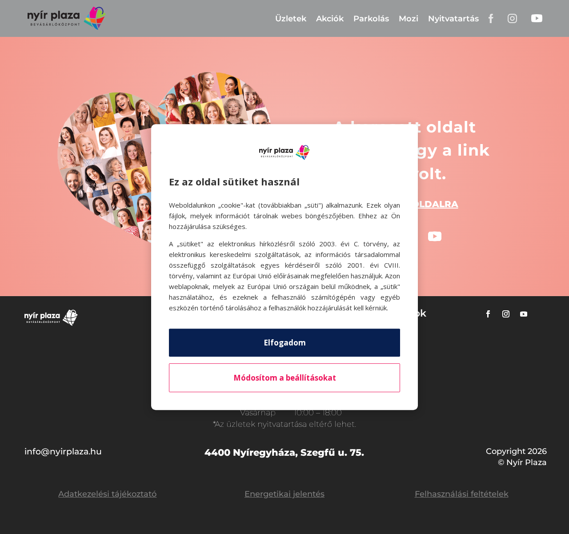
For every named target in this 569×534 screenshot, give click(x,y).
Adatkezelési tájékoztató (107, 494)
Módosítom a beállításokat (284, 378)
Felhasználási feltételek (462, 494)
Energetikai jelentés (284, 494)
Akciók (330, 19)
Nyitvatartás (453, 19)
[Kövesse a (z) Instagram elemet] (506, 314)
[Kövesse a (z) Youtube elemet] (434, 236)
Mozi (408, 19)
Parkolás (371, 19)
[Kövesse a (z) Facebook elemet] (488, 314)
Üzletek (290, 19)
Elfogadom (285, 342)
